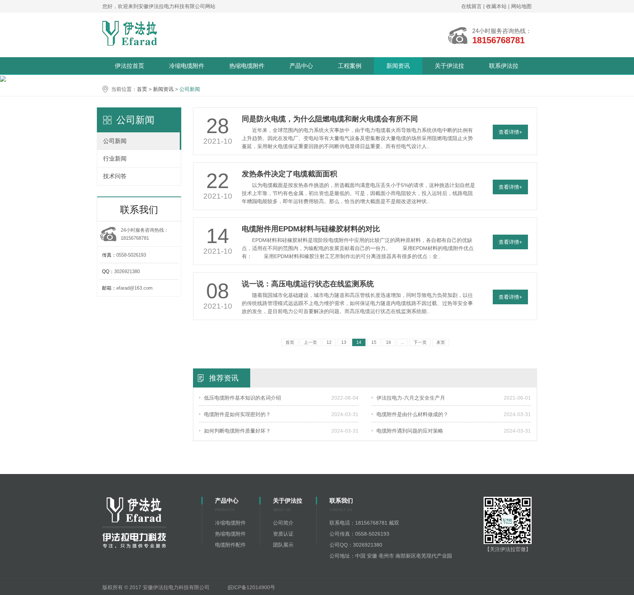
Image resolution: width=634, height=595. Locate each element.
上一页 (310, 342)
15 (373, 342)
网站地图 (521, 6)
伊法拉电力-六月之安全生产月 (410, 398)
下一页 (420, 342)
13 (343, 342)
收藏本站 (497, 6)
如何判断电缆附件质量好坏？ (237, 431)
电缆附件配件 (230, 545)
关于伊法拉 (449, 66)
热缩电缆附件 (247, 66)
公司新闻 (189, 89)
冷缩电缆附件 (186, 66)
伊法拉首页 (129, 66)
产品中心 (301, 66)
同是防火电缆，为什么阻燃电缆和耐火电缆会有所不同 (330, 119)
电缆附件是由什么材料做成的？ (412, 414)
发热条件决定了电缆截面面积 (289, 174)
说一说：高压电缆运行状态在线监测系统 (308, 284)
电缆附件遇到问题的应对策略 (409, 431)
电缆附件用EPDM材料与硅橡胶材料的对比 (311, 229)
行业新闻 (115, 158)
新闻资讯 (398, 66)
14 (358, 342)
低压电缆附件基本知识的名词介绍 (242, 398)
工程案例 (349, 66)
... (402, 342)
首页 (142, 89)
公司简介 (283, 523)
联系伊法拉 (503, 66)
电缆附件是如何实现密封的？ (237, 414)
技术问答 (115, 176)
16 (388, 342)
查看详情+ (510, 132)
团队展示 (283, 545)
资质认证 (283, 534)
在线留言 (471, 6)
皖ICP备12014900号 (252, 587)
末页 (440, 342)
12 (329, 342)
